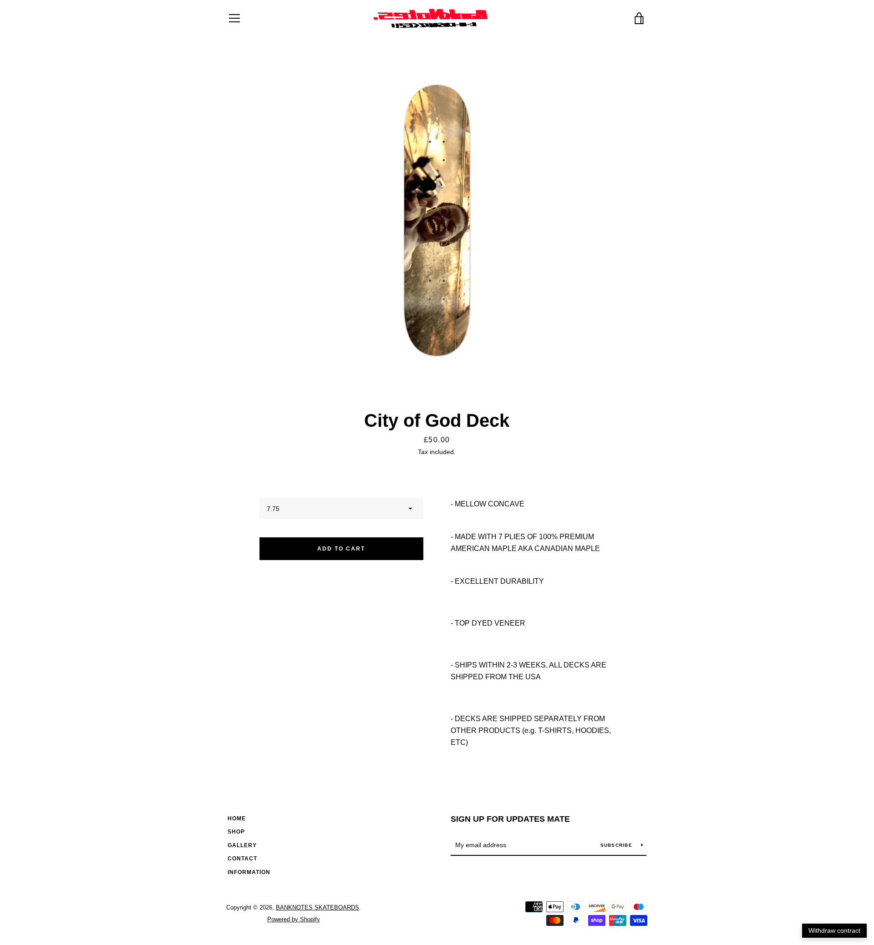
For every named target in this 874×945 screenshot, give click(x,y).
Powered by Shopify (293, 919)
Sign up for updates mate (510, 819)
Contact (242, 858)
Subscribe (617, 845)
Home (237, 818)
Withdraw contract (834, 930)
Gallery (242, 845)
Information (249, 872)
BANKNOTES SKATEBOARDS (317, 907)
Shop (236, 832)
